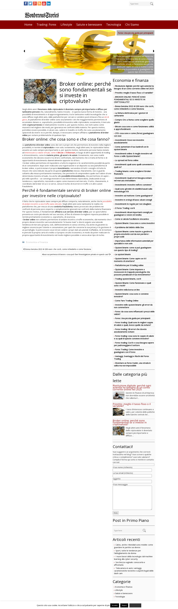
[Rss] (39, 3)
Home (28, 24)
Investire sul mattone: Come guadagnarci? (134, 195)
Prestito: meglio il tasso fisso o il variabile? (134, 92)
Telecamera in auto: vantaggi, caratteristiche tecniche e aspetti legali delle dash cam (134, 571)
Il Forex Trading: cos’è (125, 208)
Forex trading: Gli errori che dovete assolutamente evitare (130, 330)
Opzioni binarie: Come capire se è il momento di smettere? (130, 259)
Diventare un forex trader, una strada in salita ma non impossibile (132, 364)
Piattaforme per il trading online (129, 265)
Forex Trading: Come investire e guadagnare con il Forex (129, 350)
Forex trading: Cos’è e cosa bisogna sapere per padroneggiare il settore (134, 344)
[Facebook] (26, 3)
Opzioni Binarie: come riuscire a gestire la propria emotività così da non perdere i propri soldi (133, 234)
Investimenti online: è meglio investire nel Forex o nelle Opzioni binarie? (133, 154)
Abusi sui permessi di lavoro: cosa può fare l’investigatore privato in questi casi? (75, 254)
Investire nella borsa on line (127, 289)
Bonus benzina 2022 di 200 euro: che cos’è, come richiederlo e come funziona (134, 107)
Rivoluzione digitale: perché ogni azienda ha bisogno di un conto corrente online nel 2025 (134, 87)
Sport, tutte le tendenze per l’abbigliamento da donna (127, 551)
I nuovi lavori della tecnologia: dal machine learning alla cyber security (133, 557)
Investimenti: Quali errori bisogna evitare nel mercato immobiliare (133, 179)
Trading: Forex (46, 24)
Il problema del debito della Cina (129, 227)
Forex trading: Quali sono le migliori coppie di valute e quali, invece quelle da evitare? (133, 323)
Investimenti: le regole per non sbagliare (133, 204)
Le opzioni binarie (123, 254)
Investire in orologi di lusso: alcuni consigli (133, 199)
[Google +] (35, 3)
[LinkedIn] (49, 3)
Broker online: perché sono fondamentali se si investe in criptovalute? (130, 99)
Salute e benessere (89, 24)
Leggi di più (135, 605)
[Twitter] (30, 3)
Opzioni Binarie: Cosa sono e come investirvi (135, 223)
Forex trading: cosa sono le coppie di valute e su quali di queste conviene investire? (134, 337)
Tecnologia (113, 24)
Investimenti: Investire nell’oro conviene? (133, 184)
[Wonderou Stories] (42, 15)
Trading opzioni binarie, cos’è (128, 278)
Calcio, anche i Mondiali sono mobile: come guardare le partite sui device (133, 546)
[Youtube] (44, 3)
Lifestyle (66, 24)
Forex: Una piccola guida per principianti (132, 318)
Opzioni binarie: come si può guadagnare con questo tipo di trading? (132, 248)
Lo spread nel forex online (126, 160)
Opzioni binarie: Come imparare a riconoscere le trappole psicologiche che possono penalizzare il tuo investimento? (132, 272)
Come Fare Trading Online (126, 300)
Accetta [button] (115, 605)
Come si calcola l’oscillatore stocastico (132, 219)
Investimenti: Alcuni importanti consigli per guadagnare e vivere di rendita (133, 213)
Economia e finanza (123, 586)
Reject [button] (124, 605)
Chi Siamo (132, 24)
